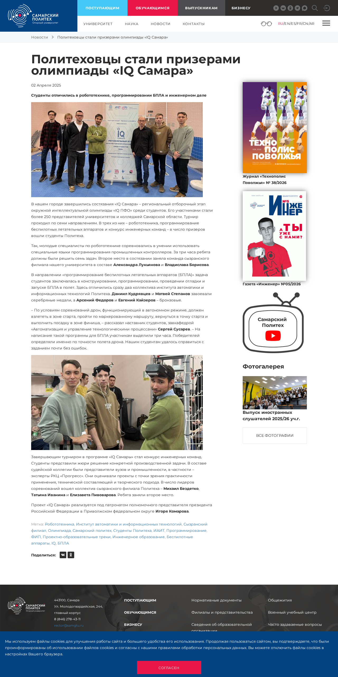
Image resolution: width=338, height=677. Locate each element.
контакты (194, 24)
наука (132, 24)
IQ (53, 543)
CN (305, 23)
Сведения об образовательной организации (221, 627)
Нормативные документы (216, 600)
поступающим (103, 8)
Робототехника (59, 524)
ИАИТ (159, 530)
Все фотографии (275, 435)
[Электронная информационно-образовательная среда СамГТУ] (326, 8)
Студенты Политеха (132, 530)
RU (280, 23)
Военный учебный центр (292, 612)
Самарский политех (92, 530)
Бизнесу (241, 8)
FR (299, 23)
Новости (39, 37)
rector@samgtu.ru (69, 625)
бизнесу (133, 624)
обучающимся (153, 8)
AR (311, 23)
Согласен (169, 668)
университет (98, 24)
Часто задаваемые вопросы (295, 624)
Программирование (186, 530)
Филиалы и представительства (222, 612)
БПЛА (63, 543)
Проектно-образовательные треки (77, 536)
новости (161, 24)
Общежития (280, 600)
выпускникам (201, 8)
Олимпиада (59, 530)
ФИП (36, 536)
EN (287, 23)
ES (293, 23)
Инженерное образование (138, 536)
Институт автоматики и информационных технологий (129, 524)
